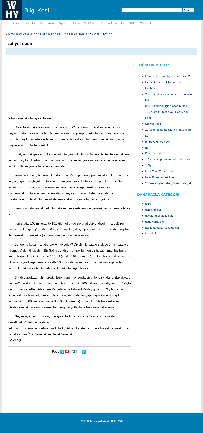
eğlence (63, 23)
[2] (74, 351)
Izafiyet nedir (153, 123)
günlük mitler (100, 33)
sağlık (76, 23)
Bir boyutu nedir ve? (157, 141)
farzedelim (151, 233)
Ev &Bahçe (91, 23)
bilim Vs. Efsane (77, 33)
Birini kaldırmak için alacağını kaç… (167, 105)
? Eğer (149, 165)
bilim (133, 23)
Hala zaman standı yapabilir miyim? (167, 76)
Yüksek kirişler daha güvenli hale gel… (169, 183)
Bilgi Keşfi (46, 33)
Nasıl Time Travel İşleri (159, 171)
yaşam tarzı (109, 23)
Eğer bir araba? (155, 153)
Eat (147, 147)
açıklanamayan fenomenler (162, 227)
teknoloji (145, 23)
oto (41, 23)
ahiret (148, 203)
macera (14, 23)
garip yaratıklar (154, 221)
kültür (51, 23)
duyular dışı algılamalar (159, 215)
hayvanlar (29, 23)
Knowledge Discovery (21, 33)
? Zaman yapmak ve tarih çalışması (167, 159)
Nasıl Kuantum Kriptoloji (160, 177)
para (123, 23)
